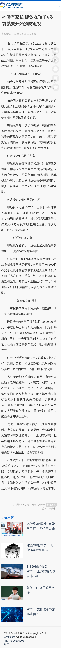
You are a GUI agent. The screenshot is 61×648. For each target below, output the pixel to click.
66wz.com (9, 637)
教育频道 (51, 504)
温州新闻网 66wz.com (29, 496)
